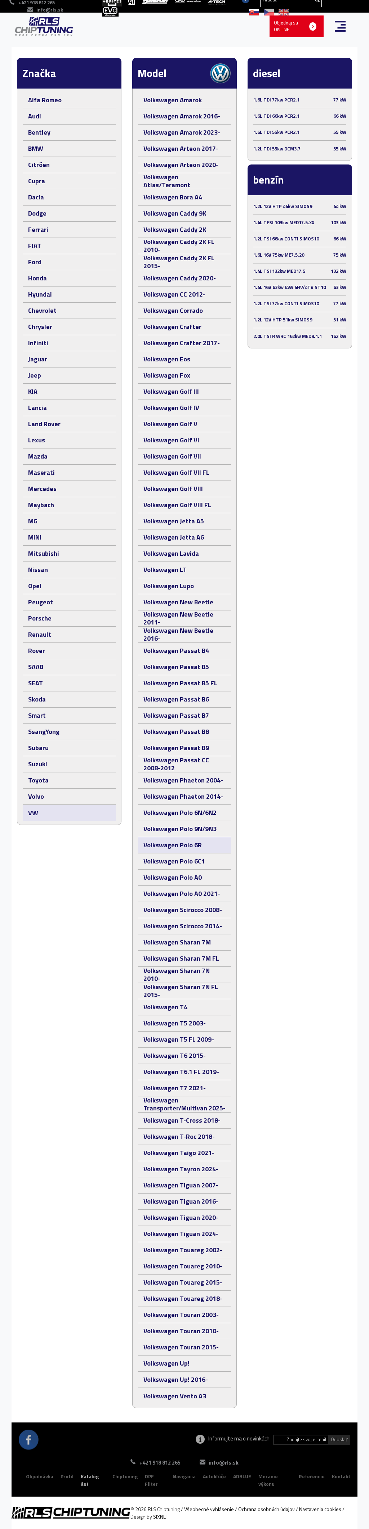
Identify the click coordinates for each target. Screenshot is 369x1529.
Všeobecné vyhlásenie (209, 1509)
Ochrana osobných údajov (266, 1509)
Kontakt (341, 1476)
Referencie (312, 1476)
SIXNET (160, 1516)
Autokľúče (214, 1476)
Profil (67, 1476)
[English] (282, 11)
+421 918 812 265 (160, 1462)
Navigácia (184, 1476)
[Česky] (267, 11)
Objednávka (39, 1476)
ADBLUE (242, 1476)
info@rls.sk (49, 9)
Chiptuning (125, 1476)
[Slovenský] (252, 11)
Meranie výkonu (268, 1480)
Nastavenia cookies (320, 1509)
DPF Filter (151, 1480)
